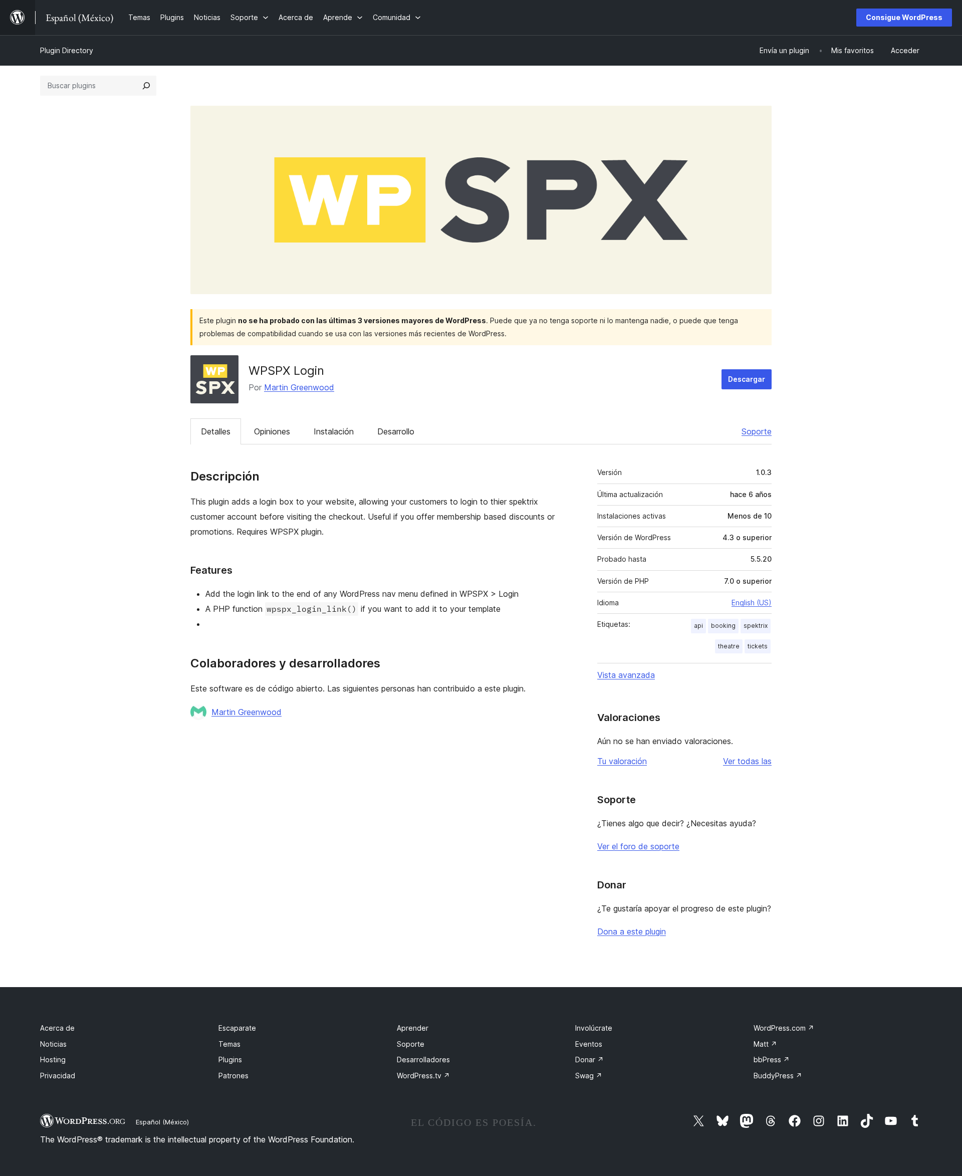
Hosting (53, 1059)
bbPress (772, 1059)
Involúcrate (593, 1028)
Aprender (412, 1028)
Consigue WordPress (904, 17)
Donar (589, 1059)
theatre (729, 646)
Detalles (215, 431)
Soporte (757, 431)
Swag (588, 1075)
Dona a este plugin (631, 931)
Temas (229, 1044)
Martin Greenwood (299, 387)
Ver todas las (747, 761)
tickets (758, 646)
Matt (765, 1044)
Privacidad (57, 1075)
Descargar (746, 379)
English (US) (752, 602)
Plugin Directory (66, 50)
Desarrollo (395, 431)
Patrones (233, 1075)
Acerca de (57, 1028)
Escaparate (237, 1028)
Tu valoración (622, 761)
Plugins (230, 1059)
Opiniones (272, 431)
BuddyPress (778, 1075)
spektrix (756, 625)
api (698, 625)
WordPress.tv (423, 1075)
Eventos (588, 1044)
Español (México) (162, 1122)
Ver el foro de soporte (638, 846)
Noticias (53, 1044)
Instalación (334, 431)
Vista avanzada (626, 675)
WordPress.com (784, 1028)
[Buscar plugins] (146, 86)
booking (723, 625)
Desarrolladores (423, 1059)
